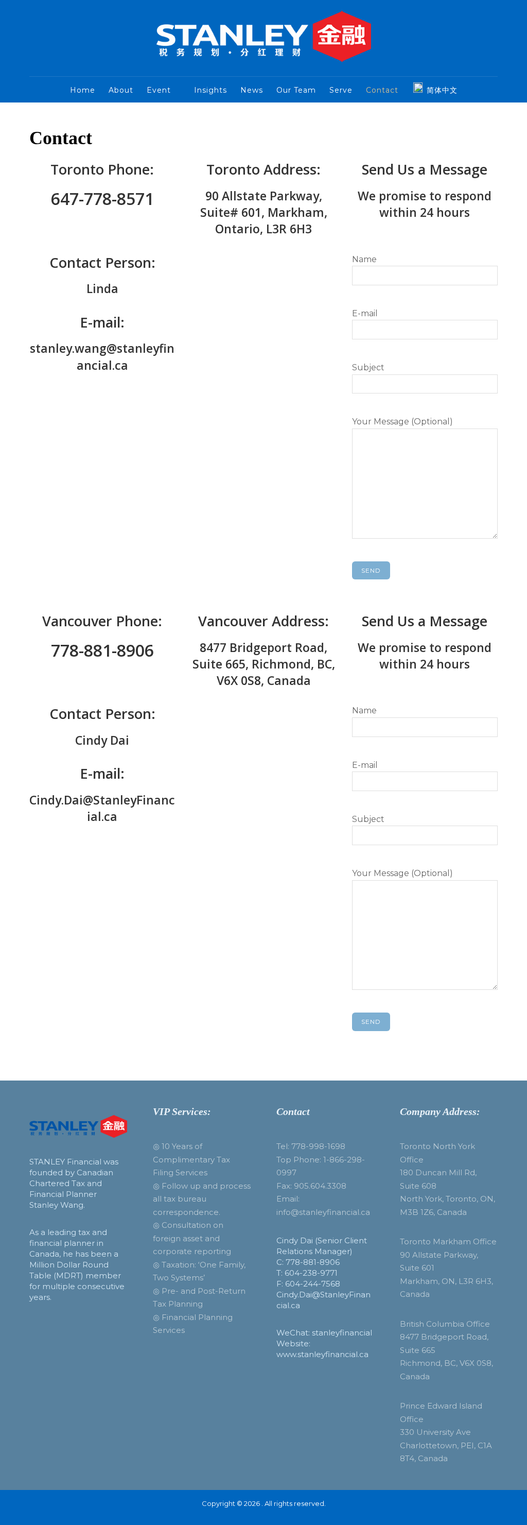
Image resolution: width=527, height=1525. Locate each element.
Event (159, 90)
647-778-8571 (102, 198)
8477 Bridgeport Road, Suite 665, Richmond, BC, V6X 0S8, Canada (263, 664)
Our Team (296, 90)
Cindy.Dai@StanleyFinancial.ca (102, 808)
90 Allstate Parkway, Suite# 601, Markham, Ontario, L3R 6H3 (263, 212)
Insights (210, 90)
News (251, 90)
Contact (382, 90)
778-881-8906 (102, 650)
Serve (341, 90)
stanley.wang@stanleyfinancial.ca (102, 356)
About (121, 90)
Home (82, 90)
